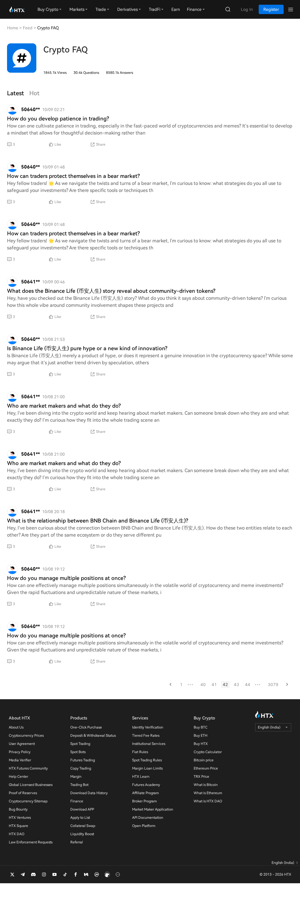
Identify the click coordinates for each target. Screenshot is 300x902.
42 (225, 684)
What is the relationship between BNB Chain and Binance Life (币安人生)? (97, 521)
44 (247, 684)
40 (203, 684)
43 (236, 684)
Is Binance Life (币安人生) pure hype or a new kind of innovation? (87, 348)
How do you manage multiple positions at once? (66, 578)
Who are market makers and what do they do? (64, 406)
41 (214, 684)
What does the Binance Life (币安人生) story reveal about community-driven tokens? (111, 291)
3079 (273, 684)
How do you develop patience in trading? (58, 118)
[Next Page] (287, 684)
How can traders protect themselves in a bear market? (73, 176)
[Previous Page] (170, 684)
